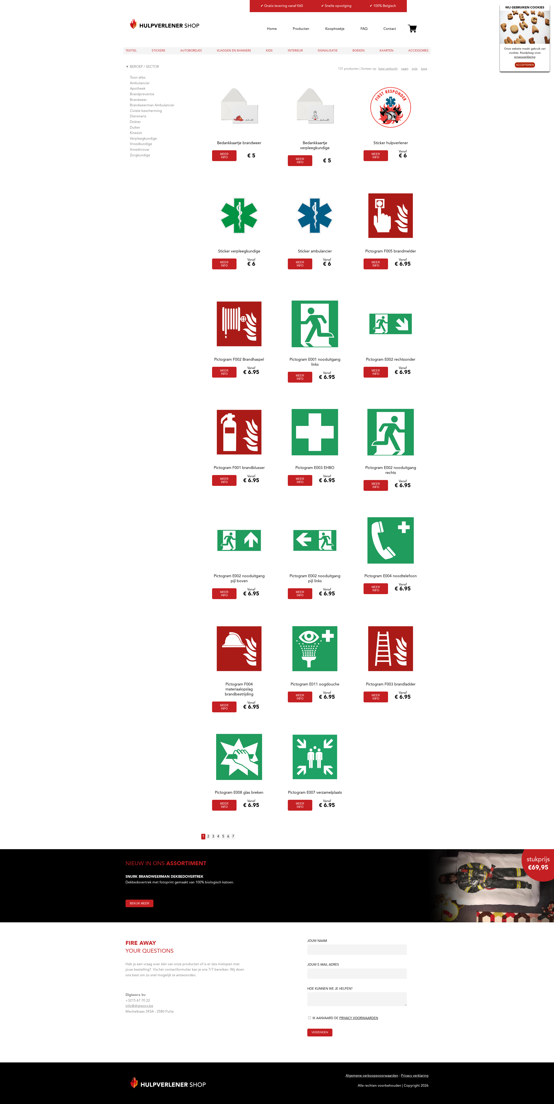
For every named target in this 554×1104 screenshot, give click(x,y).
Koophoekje (335, 29)
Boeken (359, 50)
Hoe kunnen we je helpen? (330, 989)
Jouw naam (317, 941)
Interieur (295, 50)
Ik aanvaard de (345, 1018)
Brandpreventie (142, 94)
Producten (301, 29)
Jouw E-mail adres (323, 965)
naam (404, 69)
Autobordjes (191, 50)
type (424, 69)
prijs (414, 69)
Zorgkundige (140, 155)
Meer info (224, 155)
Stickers (158, 50)
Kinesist (136, 133)
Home (272, 29)
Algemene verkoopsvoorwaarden (372, 1076)
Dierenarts (138, 116)
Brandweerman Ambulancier (152, 105)
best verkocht (388, 69)
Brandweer (138, 100)
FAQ (364, 29)
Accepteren (525, 64)
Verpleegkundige (143, 139)
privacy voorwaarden (358, 1018)
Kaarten (386, 50)
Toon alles (137, 77)
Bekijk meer (139, 903)
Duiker (135, 127)
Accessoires (418, 50)
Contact (389, 29)
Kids (269, 50)
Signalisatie (328, 50)
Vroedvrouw (139, 150)
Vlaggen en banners (234, 50)
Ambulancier (140, 83)
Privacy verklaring (414, 1076)
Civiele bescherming (146, 111)
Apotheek (137, 89)
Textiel (131, 50)
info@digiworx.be (139, 1006)
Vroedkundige (141, 144)
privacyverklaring (524, 57)
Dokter (135, 122)
